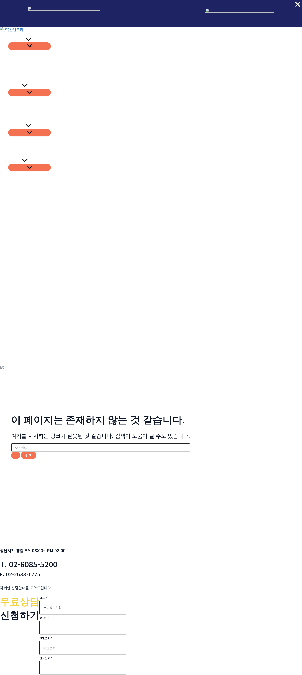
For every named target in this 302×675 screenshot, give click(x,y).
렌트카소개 (17, 39)
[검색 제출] (15, 455)
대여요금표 (17, 79)
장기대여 (15, 85)
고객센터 (15, 160)
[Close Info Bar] (297, 4)
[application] (28, 39)
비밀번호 (45, 638)
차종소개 (15, 120)
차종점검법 (17, 126)
